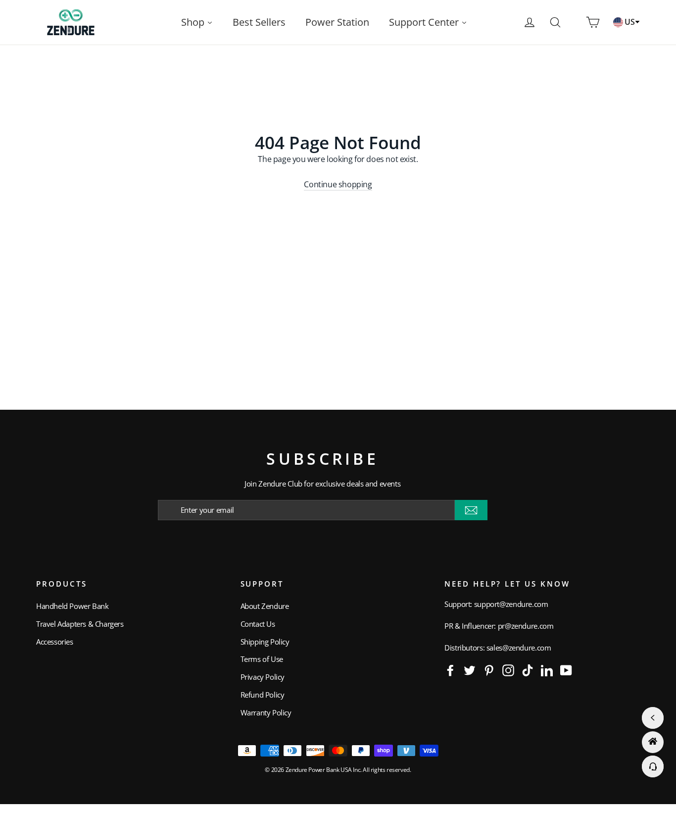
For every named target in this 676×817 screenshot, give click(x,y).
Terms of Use (262, 659)
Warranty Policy (266, 712)
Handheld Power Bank (72, 606)
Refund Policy (263, 695)
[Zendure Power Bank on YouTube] (566, 669)
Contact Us (258, 624)
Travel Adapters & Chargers (80, 624)
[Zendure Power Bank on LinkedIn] (547, 669)
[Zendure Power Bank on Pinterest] (489, 669)
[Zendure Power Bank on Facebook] (450, 669)
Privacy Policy (263, 677)
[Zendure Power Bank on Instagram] (508, 669)
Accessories (54, 642)
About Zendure (265, 606)
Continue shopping (338, 184)
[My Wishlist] (574, 22)
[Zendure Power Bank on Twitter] (470, 669)
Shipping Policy (265, 642)
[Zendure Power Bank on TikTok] (527, 669)
